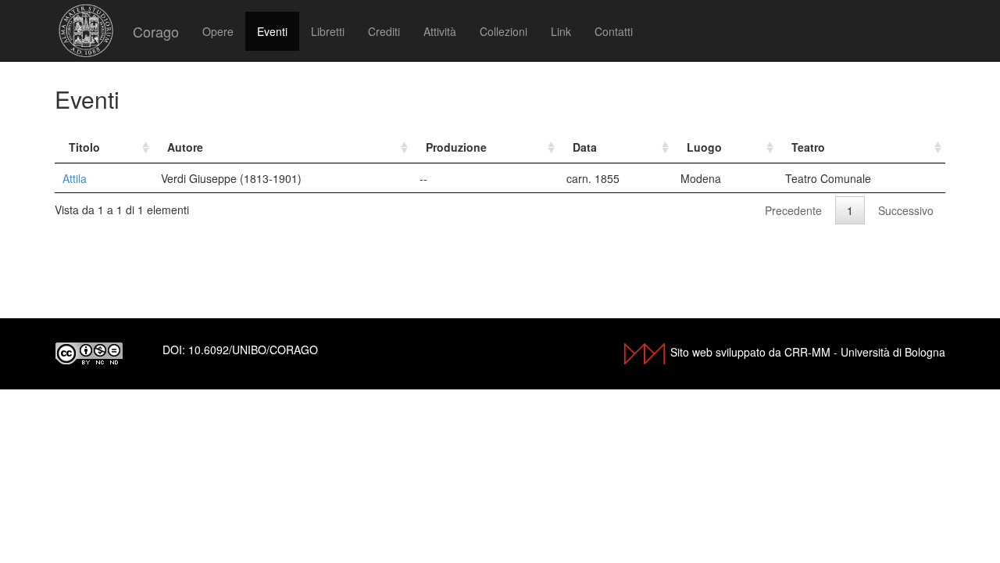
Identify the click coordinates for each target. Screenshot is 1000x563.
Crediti (384, 31)
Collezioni (503, 31)
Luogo (704, 147)
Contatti (614, 31)
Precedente (793, 210)
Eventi (272, 31)
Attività (439, 31)
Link (561, 31)
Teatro (808, 147)
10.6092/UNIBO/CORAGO (253, 349)
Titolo (84, 147)
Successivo (906, 210)
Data (585, 147)
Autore (185, 147)
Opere (218, 31)
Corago (156, 31)
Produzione (456, 147)
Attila (74, 178)
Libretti (328, 31)
